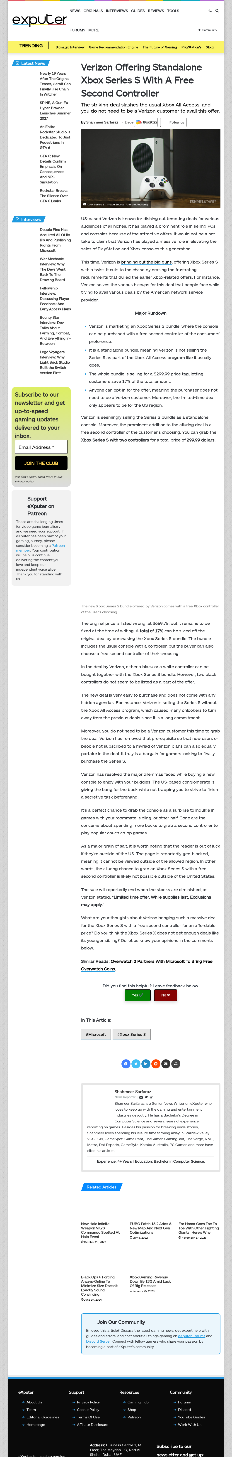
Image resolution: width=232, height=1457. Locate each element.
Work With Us (189, 1424)
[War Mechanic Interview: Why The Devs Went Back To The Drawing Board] (24, 264)
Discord (184, 1409)
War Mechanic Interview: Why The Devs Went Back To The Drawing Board (52, 269)
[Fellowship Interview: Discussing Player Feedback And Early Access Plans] (24, 294)
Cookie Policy (88, 1409)
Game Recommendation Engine (113, 47)
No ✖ (165, 995)
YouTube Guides (191, 1417)
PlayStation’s (191, 47)
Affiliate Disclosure (92, 1424)
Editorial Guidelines (43, 1417)
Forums (77, 30)
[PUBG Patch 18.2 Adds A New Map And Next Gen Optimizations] (151, 1207)
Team (31, 1409)
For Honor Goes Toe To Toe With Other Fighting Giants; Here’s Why (199, 1227)
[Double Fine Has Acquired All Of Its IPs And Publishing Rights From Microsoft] (24, 235)
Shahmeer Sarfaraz (99, 122)
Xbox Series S (133, 1034)
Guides (138, 10)
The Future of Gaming (160, 47)
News (75, 10)
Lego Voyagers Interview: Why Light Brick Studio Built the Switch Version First (55, 362)
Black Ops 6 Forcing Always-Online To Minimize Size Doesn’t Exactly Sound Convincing (99, 1285)
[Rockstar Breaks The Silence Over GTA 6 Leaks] (24, 196)
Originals (93, 10)
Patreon (134, 1417)
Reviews (156, 10)
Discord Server (98, 1341)
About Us (34, 1402)
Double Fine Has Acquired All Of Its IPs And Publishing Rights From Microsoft (55, 239)
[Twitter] (135, 1063)
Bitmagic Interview (70, 47)
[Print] (175, 1063)
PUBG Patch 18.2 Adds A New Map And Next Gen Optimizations (151, 1227)
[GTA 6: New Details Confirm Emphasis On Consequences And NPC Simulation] (24, 161)
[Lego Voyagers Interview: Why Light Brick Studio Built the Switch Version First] (24, 357)
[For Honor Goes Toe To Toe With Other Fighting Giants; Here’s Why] (199, 1207)
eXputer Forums (191, 1336)
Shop (132, 1409)
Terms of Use (88, 1417)
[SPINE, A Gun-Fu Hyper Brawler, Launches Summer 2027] (24, 108)
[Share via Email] (165, 1063)
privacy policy (24, 481)
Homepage (36, 1424)
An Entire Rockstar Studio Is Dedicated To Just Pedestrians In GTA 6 (55, 137)
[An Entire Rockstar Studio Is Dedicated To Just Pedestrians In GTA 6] (24, 132)
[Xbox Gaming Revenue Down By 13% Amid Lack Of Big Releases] (151, 1260)
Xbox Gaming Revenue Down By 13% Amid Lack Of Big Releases (150, 1281)
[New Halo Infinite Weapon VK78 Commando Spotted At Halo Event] (102, 1207)
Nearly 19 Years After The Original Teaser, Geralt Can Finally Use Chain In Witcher (55, 83)
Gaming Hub (138, 1402)
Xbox (210, 47)
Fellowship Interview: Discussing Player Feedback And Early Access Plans (55, 298)
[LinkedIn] (145, 1063)
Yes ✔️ (137, 995)
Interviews (117, 10)
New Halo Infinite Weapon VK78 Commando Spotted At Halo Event (100, 1230)
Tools (173, 10)
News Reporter (125, 1097)
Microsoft (97, 1034)
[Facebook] (125, 1063)
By (83, 122)
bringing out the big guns (146, 261)
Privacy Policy (88, 1402)
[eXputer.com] (40, 20)
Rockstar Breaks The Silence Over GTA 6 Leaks (54, 195)
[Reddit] (155, 1063)
